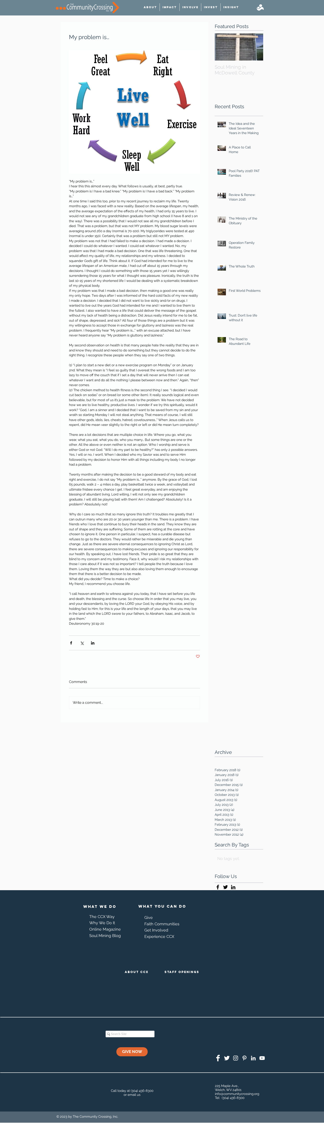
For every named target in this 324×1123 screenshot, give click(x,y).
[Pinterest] (244, 1058)
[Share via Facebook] (71, 643)
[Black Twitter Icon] (225, 887)
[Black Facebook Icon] (218, 887)
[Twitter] (226, 1058)
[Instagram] (235, 1058)
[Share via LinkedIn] (93, 643)
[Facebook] (218, 1058)
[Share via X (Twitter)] (82, 643)
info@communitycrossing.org (237, 1094)
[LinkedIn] (253, 1058)
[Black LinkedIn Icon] (233, 887)
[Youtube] (262, 1058)
